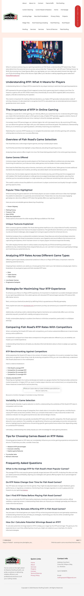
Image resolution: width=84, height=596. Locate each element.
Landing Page (27, 16)
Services (33, 29)
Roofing (25, 29)
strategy (25, 490)
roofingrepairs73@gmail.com (66, 577)
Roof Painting (54, 23)
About (24, 3)
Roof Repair (66, 23)
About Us (32, 3)
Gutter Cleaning (27, 10)
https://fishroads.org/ (12, 75)
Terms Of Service (51, 29)
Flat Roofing (60, 3)
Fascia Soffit (50, 3)
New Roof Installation (41, 16)
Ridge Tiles (26, 23)
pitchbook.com (29, 305)
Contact (40, 3)
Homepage (64, 10)
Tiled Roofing (64, 29)
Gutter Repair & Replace (43, 10)
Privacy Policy (55, 16)
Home (56, 10)
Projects (65, 16)
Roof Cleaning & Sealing (40, 23)
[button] (78, 16)
